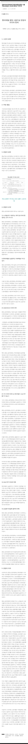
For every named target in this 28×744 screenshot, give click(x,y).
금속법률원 (17, 735)
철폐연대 (21, 735)
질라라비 (6, 737)
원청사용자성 (11, 734)
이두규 (13, 735)
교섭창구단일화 (8, 735)
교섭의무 (16, 734)
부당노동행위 (21, 734)
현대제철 (6, 734)
